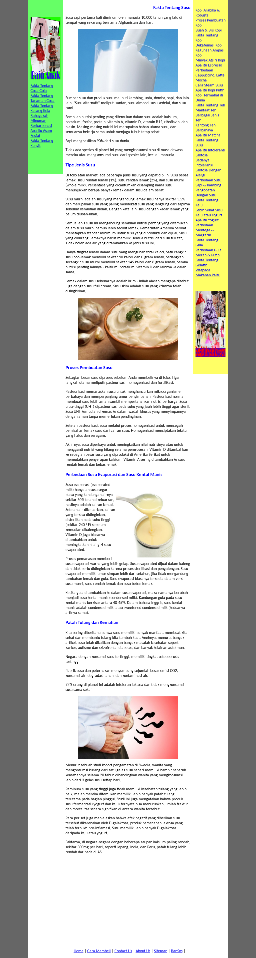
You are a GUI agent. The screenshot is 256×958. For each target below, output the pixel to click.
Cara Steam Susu (209, 85)
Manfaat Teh (206, 110)
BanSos (176, 951)
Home (79, 951)
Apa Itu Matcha (208, 135)
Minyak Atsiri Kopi (210, 60)
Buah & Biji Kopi (209, 30)
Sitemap (160, 951)
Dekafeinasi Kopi (209, 45)
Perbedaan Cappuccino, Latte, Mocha (211, 75)
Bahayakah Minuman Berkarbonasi (41, 121)
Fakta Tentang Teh (210, 105)
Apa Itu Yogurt (207, 220)
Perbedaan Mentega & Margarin (205, 230)
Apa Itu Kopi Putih (210, 90)
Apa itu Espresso (209, 65)
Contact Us (123, 951)
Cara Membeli (99, 951)
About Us (143, 951)
